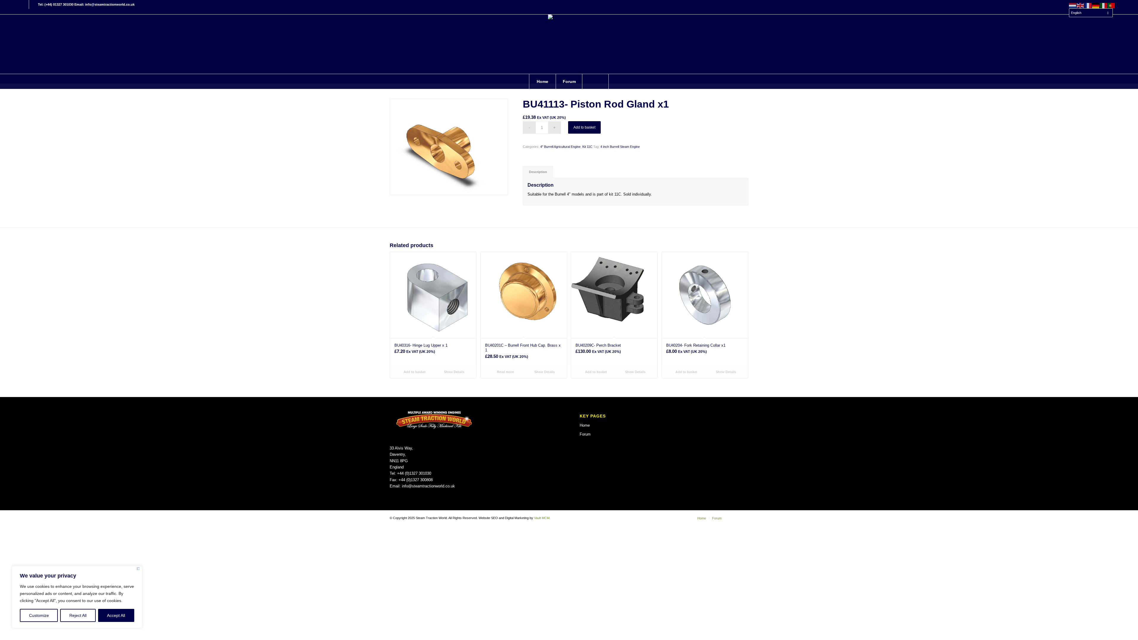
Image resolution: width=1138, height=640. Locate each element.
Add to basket (584, 127)
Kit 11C (587, 146)
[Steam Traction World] (569, 44)
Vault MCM (541, 518)
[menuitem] (1090, 10)
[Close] (138, 569)
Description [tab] (538, 172)
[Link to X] (33, 4)
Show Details (453, 372)
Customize (39, 615)
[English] (1080, 5)
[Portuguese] (1111, 5)
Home (585, 425)
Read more (505, 372)
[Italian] (1103, 5)
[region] (77, 597)
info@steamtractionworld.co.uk (428, 486)
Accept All (116, 615)
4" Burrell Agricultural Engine (560, 146)
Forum (585, 434)
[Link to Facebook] (24, 4)
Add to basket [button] (414, 372)
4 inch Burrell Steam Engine (620, 146)
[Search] (595, 81)
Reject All (78, 615)
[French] (1088, 5)
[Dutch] (1073, 5)
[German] (1096, 5)
